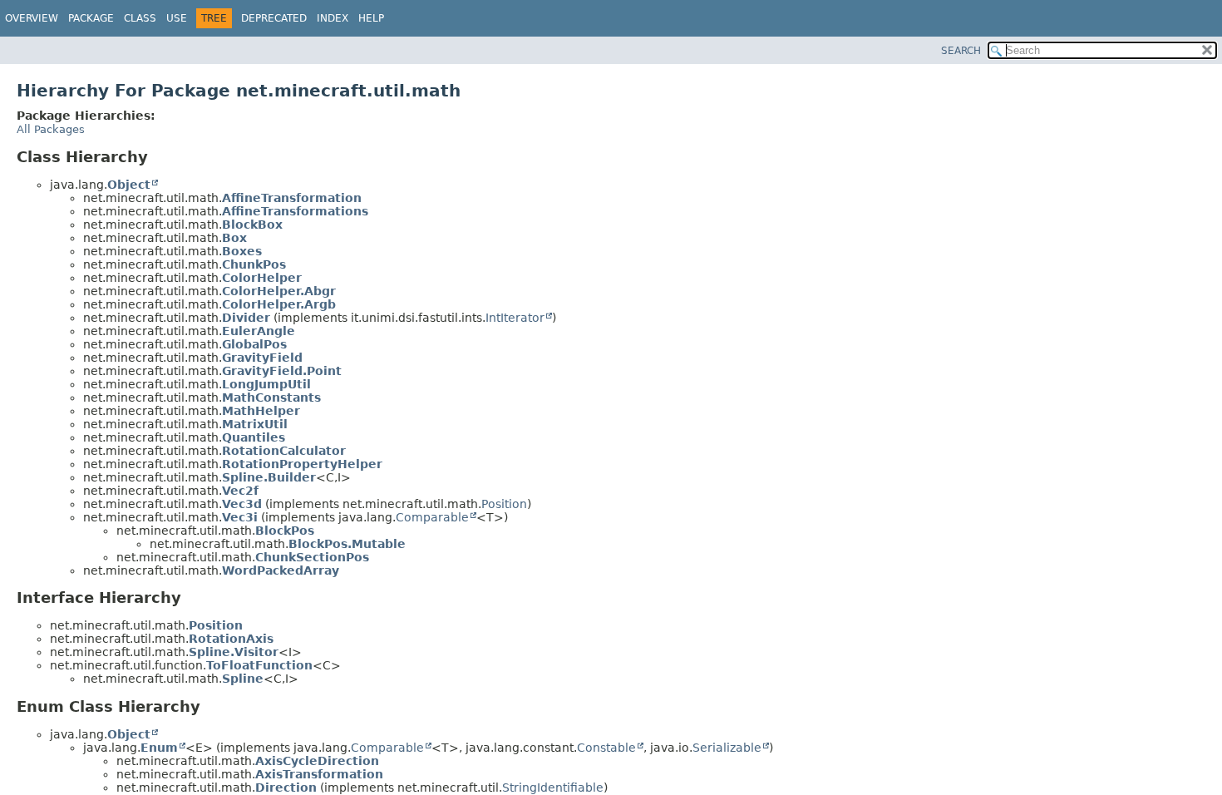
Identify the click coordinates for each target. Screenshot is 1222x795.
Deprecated (274, 18)
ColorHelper (262, 277)
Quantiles (253, 437)
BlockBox (252, 224)
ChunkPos (254, 264)
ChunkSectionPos (312, 557)
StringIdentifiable (553, 787)
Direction (286, 787)
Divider (246, 317)
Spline (243, 678)
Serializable (726, 747)
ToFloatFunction (259, 665)
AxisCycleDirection (317, 761)
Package (91, 18)
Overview (31, 18)
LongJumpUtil (266, 384)
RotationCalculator (284, 450)
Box (234, 237)
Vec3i (240, 517)
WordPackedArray (280, 570)
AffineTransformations (295, 211)
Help (371, 18)
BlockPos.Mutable (347, 544)
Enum (159, 747)
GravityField (262, 357)
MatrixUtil (255, 424)
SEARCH (961, 51)
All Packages (51, 129)
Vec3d (242, 504)
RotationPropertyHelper (302, 464)
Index (332, 18)
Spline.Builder (269, 477)
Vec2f (240, 490)
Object (128, 184)
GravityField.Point (282, 371)
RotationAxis (231, 638)
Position (504, 504)
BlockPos (284, 530)
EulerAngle (258, 331)
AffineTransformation (292, 198)
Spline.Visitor (233, 652)
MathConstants (271, 397)
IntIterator (514, 317)
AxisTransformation (319, 774)
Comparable (432, 517)
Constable (606, 747)
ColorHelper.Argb (279, 304)
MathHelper (261, 410)
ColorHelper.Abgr (279, 291)
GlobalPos (254, 344)
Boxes (242, 251)
